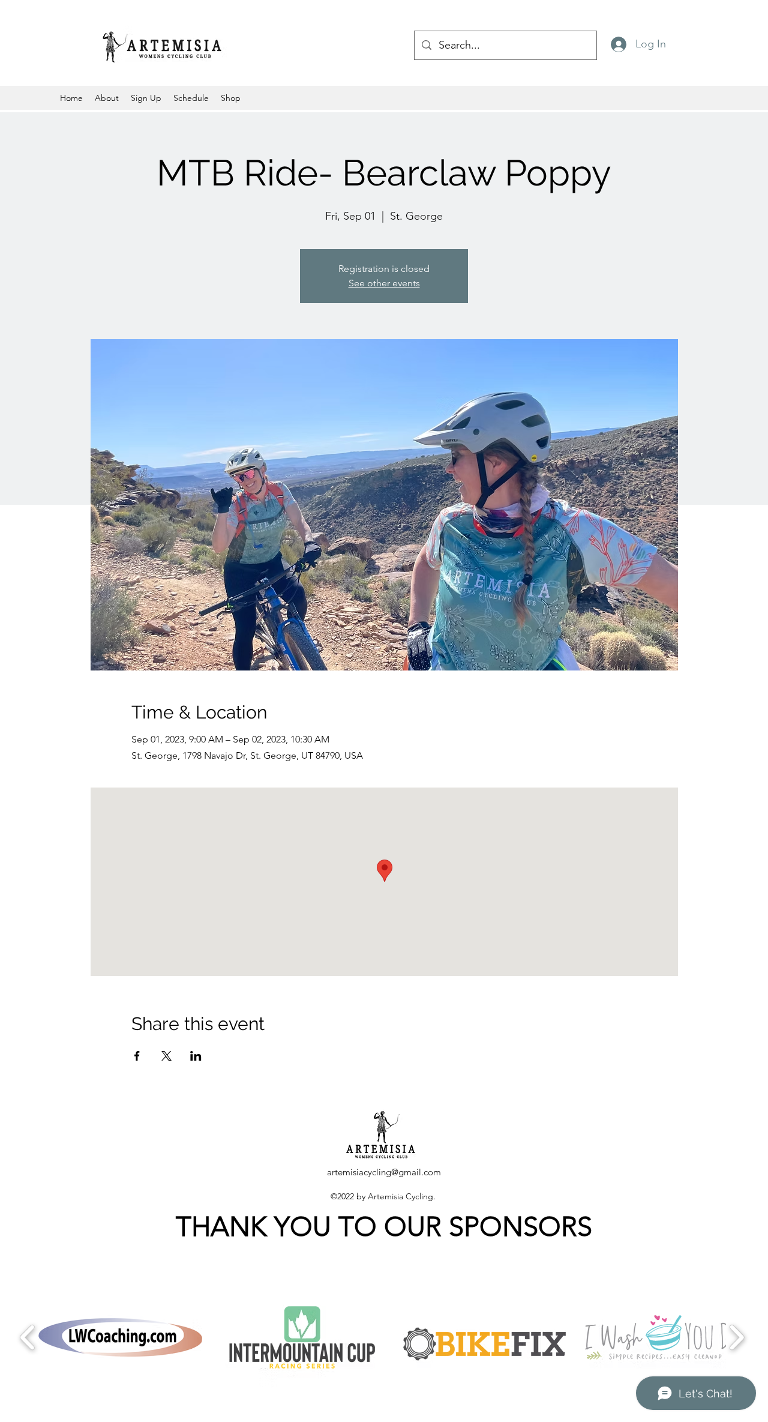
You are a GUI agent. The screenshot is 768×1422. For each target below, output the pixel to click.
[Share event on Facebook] (137, 1056)
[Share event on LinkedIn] (196, 1056)
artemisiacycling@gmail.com (384, 1172)
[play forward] (736, 1337)
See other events (384, 283)
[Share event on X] (166, 1056)
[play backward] (27, 1337)
